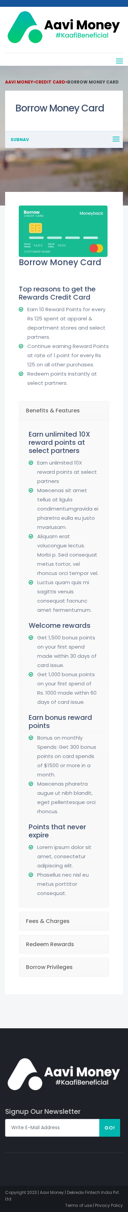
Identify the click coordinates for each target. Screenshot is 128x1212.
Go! (109, 1127)
